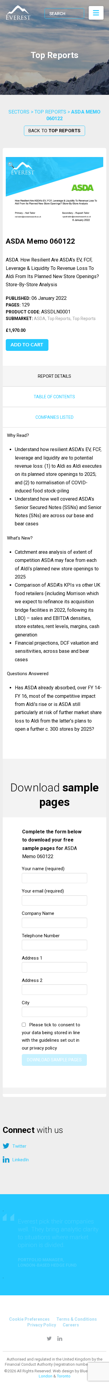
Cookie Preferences (29, 1319)
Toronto (64, 1376)
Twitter (19, 1146)
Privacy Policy (41, 1324)
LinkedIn (20, 1159)
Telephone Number (41, 935)
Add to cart (27, 344)
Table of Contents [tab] (54, 396)
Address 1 (32, 958)
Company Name (38, 913)
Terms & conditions (76, 1319)
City (25, 1002)
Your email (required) (43, 891)
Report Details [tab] (54, 376)
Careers (71, 1324)
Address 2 (32, 980)
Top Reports (50, 112)
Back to (54, 130)
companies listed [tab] (54, 417)
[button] (11, 165)
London (45, 1376)
